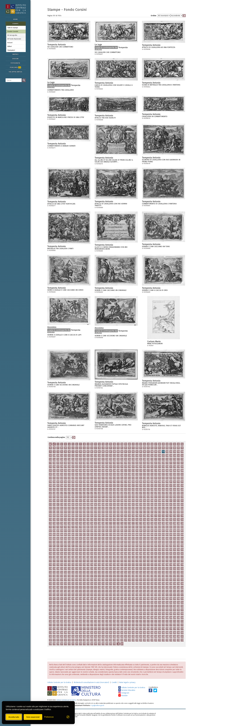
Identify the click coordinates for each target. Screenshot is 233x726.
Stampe (15, 24)
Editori (9, 46)
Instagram (125, 693)
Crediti (114, 682)
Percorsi (15, 67)
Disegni (15, 59)
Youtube (124, 696)
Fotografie (15, 63)
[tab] (16, 35)
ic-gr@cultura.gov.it (97, 705)
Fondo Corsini (12, 31)
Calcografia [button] (13, 35)
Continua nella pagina (56, 437)
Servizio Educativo (128, 690)
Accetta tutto (13, 717)
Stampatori (11, 50)
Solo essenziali (33, 717)
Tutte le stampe (12, 28)
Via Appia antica (15, 72)
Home (15, 19)
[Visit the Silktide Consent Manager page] (68, 717)
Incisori (9, 43)
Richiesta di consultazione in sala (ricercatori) (91, 682)
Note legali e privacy (127, 682)
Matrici (15, 54)
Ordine (153, 16)
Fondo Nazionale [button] (15, 39)
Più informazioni (88, 45)
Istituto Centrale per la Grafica (59, 682)
